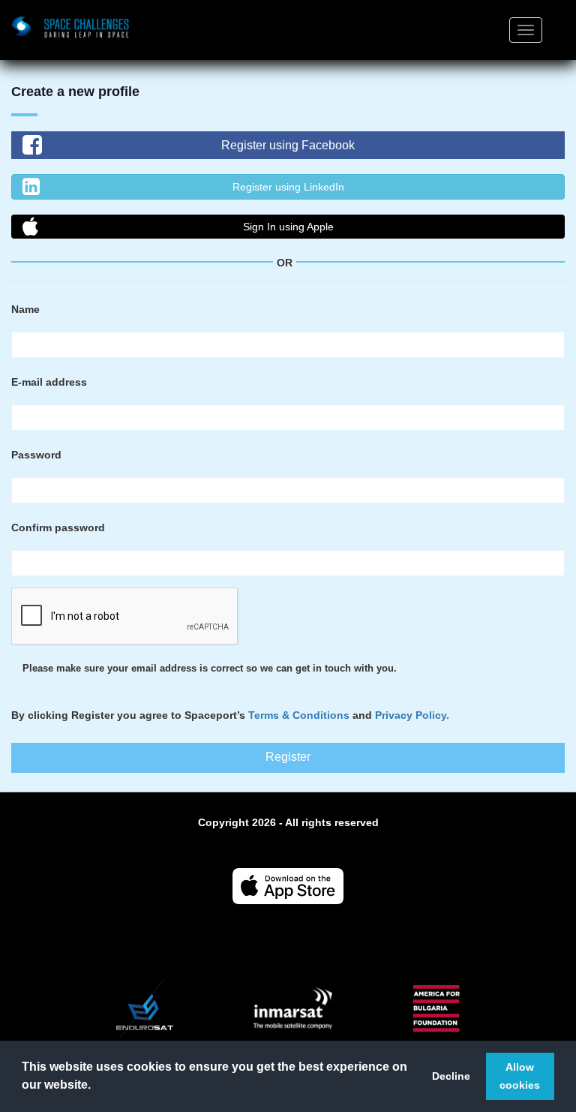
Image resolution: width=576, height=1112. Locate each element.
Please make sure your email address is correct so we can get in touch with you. (209, 668)
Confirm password (58, 527)
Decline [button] (451, 1076)
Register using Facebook (288, 145)
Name (25, 309)
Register (288, 756)
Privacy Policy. (412, 715)
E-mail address (49, 382)
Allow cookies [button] (520, 1076)
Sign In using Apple (288, 227)
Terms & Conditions (299, 715)
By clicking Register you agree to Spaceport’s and (230, 715)
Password (36, 455)
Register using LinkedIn (288, 187)
